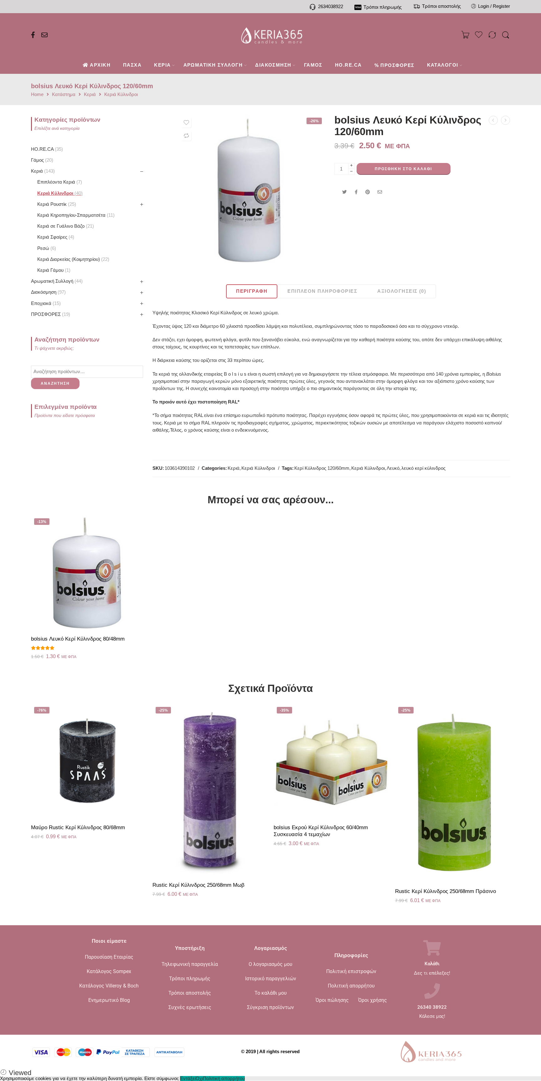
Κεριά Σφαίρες (55, 237)
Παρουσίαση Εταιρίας (109, 957)
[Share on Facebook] (356, 192)
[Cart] (465, 35)
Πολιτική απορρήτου (351, 986)
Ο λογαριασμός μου (270, 964)
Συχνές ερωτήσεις (189, 1007)
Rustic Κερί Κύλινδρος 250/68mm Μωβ (198, 885)
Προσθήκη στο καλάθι (403, 169)
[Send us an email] (44, 35)
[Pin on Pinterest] (367, 192)
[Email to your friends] (380, 192)
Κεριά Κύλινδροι (121, 94)
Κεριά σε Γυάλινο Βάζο (64, 226)
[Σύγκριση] (186, 136)
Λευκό (393, 468)
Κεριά (90, 94)
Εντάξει (188, 1078)
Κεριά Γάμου (53, 270)
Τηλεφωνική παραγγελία (190, 964)
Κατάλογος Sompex (109, 971)
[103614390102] (251, 189)
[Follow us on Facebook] (33, 35)
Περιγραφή (251, 291)
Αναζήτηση (55, 383)
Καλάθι (432, 964)
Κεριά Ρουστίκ (56, 204)
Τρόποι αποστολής (189, 993)
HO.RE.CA (46, 149)
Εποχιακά (45, 303)
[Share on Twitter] (344, 192)
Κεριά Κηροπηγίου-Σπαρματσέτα (75, 215)
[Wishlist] (186, 123)
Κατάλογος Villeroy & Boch (109, 986)
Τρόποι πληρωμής (189, 979)
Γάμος (41, 160)
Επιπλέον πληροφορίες (322, 291)
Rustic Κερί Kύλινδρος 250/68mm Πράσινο (445, 891)
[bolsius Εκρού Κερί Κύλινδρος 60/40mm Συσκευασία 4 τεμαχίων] (331, 761)
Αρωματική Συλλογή (56, 281)
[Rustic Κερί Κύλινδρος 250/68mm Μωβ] (210, 790)
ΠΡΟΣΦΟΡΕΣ (50, 314)
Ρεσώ (45, 248)
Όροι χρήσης (372, 1000)
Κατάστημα (63, 94)
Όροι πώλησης (332, 1000)
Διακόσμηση (47, 292)
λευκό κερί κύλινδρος (423, 468)
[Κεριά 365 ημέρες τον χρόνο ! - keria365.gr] (271, 35)
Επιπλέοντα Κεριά (58, 182)
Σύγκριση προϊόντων (270, 1007)
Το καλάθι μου (271, 993)
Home (37, 94)
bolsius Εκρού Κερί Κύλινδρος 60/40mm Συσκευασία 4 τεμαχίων (321, 831)
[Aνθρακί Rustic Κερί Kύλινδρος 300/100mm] (493, 120)
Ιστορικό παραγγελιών (270, 979)
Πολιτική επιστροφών (351, 971)
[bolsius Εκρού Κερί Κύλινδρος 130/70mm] (505, 120)
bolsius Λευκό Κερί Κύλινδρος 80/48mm (78, 639)
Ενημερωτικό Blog (109, 1000)
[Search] (505, 35)
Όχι (199, 1078)
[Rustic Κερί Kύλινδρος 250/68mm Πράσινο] (452, 793)
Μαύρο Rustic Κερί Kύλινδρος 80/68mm (78, 827)
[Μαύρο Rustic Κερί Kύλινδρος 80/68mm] (88, 761)
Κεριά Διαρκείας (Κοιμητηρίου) (72, 259)
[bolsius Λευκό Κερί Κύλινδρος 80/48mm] (88, 572)
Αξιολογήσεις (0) (401, 291)
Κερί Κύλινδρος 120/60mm (321, 468)
